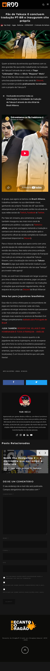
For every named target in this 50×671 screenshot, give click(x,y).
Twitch (23, 212)
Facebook (31, 212)
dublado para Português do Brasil (24, 321)
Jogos (14, 25)
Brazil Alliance (12, 105)
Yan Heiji (7, 25)
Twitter (41, 212)
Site (4, 563)
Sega (18, 371)
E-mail (6, 550)
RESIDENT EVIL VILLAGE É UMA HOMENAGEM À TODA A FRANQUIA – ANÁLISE (23, 330)
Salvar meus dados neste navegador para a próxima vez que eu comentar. (24, 577)
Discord (39, 80)
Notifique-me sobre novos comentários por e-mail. (24, 585)
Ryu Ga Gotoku (9, 371)
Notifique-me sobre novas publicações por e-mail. (24, 592)
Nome (5, 538)
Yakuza (24, 371)
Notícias (20, 25)
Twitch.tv (38, 225)
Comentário (8, 494)
